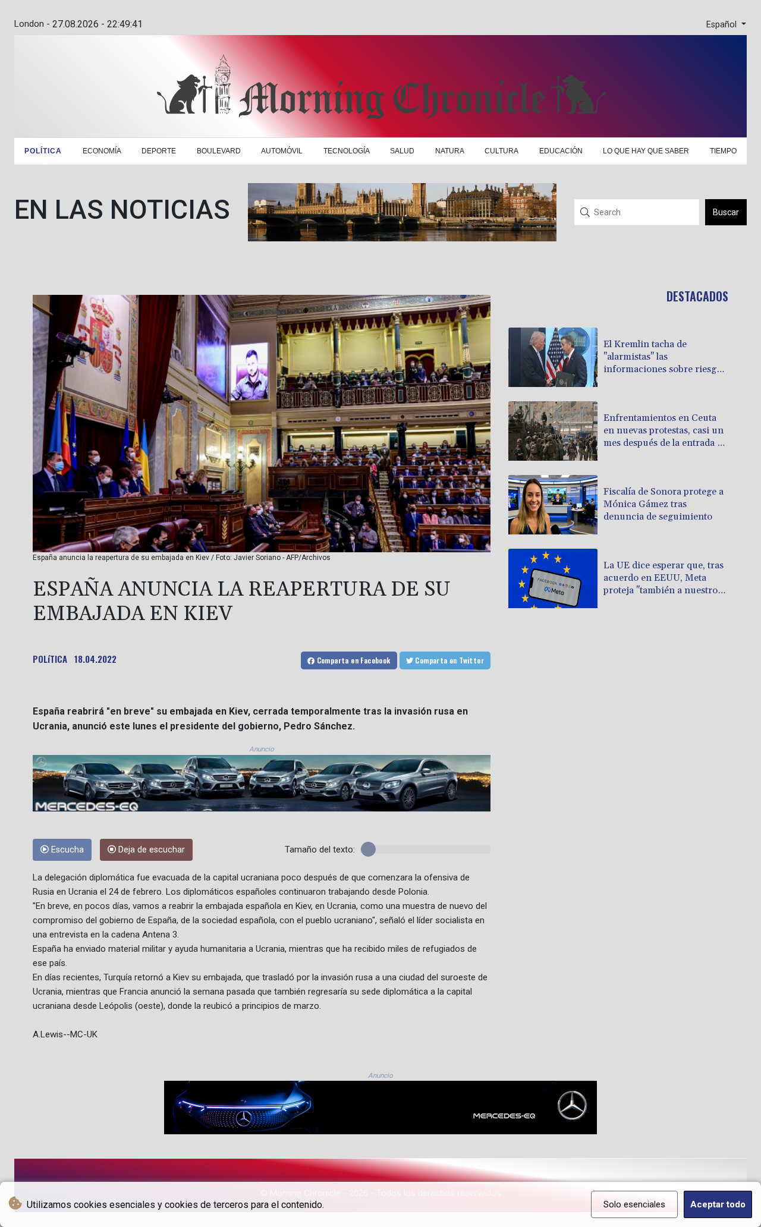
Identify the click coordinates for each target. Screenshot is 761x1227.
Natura (449, 151)
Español (722, 25)
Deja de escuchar (150, 850)
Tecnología (346, 151)
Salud (402, 151)
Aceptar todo (718, 1204)
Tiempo (723, 151)
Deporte (158, 151)
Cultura (501, 151)
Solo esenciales (634, 1204)
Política (43, 151)
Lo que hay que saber (646, 151)
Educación (561, 151)
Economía (102, 151)
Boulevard (219, 151)
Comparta (352, 660)
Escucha (66, 850)
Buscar (726, 212)
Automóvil (282, 151)
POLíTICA (50, 658)
